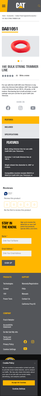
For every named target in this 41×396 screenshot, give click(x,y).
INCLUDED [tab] (9, 127)
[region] (19, 378)
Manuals (25, 294)
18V (4, 294)
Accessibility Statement (8, 326)
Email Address (7, 249)
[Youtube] (25, 348)
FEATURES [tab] (9, 120)
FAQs (24, 289)
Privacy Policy (8, 344)
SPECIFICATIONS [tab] (11, 135)
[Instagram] (32, 341)
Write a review (24, 76)
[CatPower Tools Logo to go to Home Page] (20, 10)
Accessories (10, 16)
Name (4, 236)
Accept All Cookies (19, 383)
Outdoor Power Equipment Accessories (25, 16)
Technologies (8, 284)
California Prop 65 (29, 304)
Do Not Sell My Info (10, 332)
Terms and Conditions (7, 338)
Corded (5, 289)
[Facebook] (25, 341)
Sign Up (8, 263)
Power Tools (7, 299)
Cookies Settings (9, 350)
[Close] (34, 363)
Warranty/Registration (30, 284)
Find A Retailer (8, 320)
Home (3, 16)
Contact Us (26, 299)
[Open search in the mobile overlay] (39, 6)
